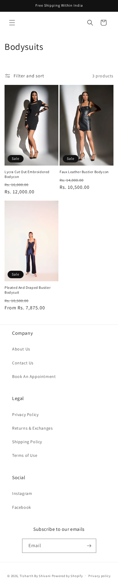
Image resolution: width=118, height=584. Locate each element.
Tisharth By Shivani (35, 575)
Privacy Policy (25, 414)
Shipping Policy (27, 441)
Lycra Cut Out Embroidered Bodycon (27, 174)
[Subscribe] (89, 546)
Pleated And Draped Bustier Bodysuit (28, 290)
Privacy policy (99, 576)
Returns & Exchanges (32, 428)
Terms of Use (24, 455)
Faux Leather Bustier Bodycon (84, 171)
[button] (12, 22)
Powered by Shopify (67, 575)
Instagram (22, 493)
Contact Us (23, 363)
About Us (21, 349)
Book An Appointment (34, 376)
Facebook (21, 507)
